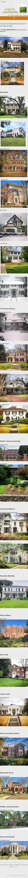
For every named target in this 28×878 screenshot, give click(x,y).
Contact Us (25, 15)
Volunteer (17, 15)
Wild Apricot (14, 875)
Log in (4, 1)
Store (21, 15)
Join (9, 15)
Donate (12, 15)
